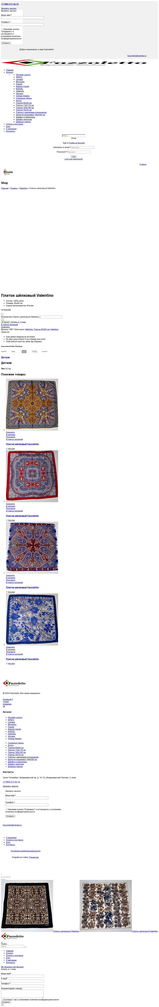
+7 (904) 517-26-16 (11, 782)
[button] (8, 8)
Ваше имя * (6, 15)
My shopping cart (9, 967)
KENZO (19, 77)
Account (20, 967)
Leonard (19, 79)
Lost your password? (73, 159)
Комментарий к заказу (11, 988)
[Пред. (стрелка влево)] (2, 879)
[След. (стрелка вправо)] (4, 879)
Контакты (10, 962)
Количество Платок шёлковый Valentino (20, 317)
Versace (19, 93)
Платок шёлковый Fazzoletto (22, 444)
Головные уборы (24, 98)
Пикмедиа (34, 857)
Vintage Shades (23, 96)
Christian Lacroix (23, 75)
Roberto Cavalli (22, 86)
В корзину (5, 322)
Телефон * (5, 22)
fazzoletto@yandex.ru (136, 56)
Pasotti (19, 84)
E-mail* (4, 978)
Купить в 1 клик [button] (18, 322)
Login (74, 157)
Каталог (9, 953)
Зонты (19, 100)
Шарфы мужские (24, 119)
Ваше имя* (6, 973)
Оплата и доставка (14, 955)
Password (62, 152)
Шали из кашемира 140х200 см (30, 115)
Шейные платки (23, 122)
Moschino (20, 82)
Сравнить (5, 327)
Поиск (4, 944)
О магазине (11, 960)
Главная (9, 951)
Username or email (62, 147)
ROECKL (19, 89)
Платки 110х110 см (25, 105)
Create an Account (77, 143)
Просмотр (10, 437)
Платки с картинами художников (31, 112)
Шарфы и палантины (25, 117)
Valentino (20, 91)
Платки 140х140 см (25, 108)
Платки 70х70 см (24, 110)
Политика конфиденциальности (25, 851)
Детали (5, 357)
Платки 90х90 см (24, 103)
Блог (8, 958)
